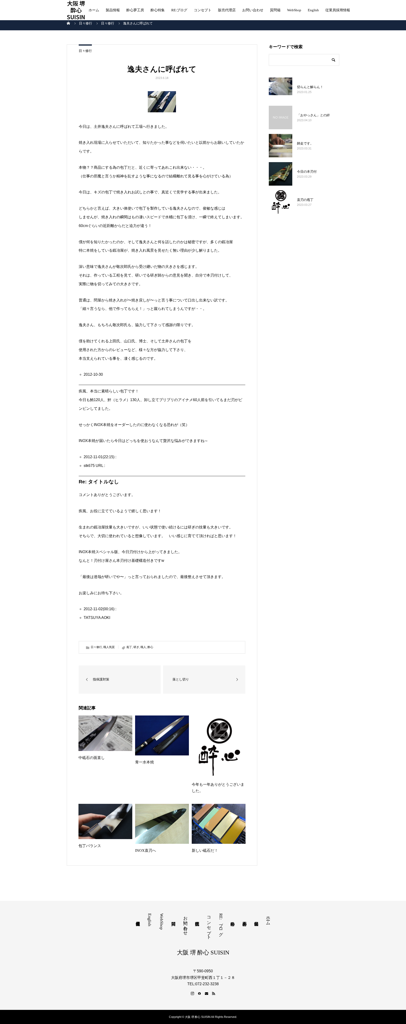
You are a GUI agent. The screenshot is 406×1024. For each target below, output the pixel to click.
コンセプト (202, 10)
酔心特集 (158, 10)
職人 (143, 647)
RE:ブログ (179, 10)
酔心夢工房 (135, 10)
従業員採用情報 (337, 10)
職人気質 (109, 647)
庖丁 (129, 647)
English (313, 10)
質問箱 (275, 10)
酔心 (150, 647)
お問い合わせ (252, 10)
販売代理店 (227, 10)
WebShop (294, 10)
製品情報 (113, 10)
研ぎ (136, 647)
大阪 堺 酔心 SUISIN (76, 10)
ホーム (94, 10)
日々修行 (85, 51)
